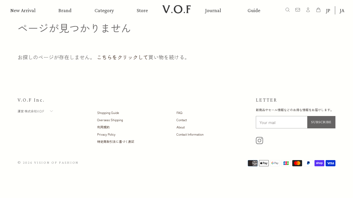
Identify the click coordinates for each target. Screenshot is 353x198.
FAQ (179, 112)
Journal (213, 10)
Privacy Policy (106, 134)
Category (104, 10)
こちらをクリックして (122, 57)
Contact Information (190, 134)
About (181, 127)
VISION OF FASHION (56, 162)
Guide (254, 10)
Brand (65, 10)
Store (142, 10)
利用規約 (103, 127)
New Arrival (23, 10)
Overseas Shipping (110, 120)
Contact (182, 120)
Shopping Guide (108, 112)
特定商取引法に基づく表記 (115, 141)
